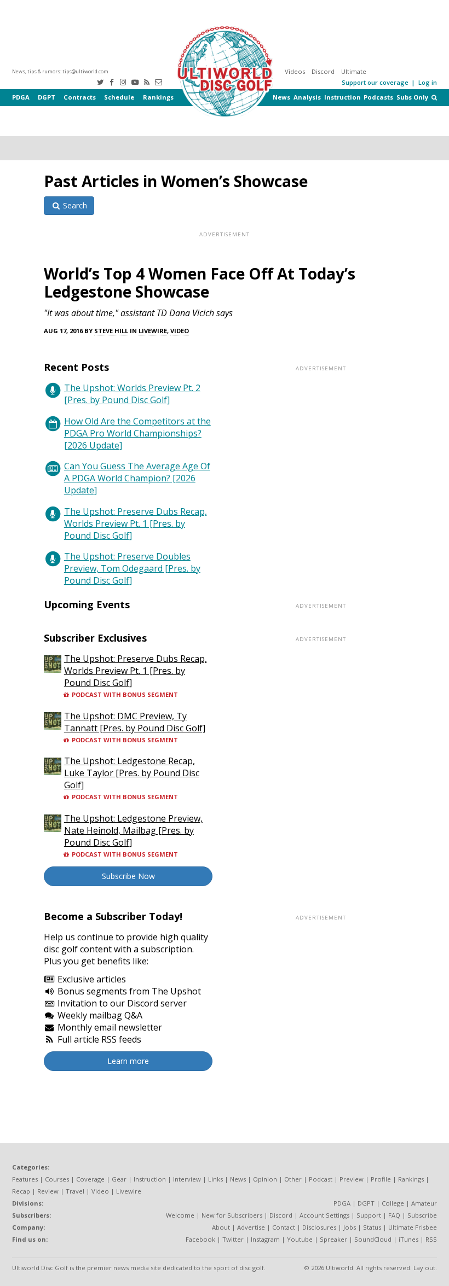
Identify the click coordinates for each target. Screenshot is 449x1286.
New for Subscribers (232, 1215)
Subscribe (422, 1215)
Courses (57, 1179)
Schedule (119, 97)
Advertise (251, 1227)
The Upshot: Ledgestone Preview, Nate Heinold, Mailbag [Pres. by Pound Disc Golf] (133, 830)
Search (74, 205)
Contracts (80, 97)
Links (215, 1179)
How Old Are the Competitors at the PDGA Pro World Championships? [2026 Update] (137, 433)
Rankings (158, 97)
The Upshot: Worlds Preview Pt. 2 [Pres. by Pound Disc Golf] (132, 394)
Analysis (307, 97)
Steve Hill (111, 331)
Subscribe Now (128, 876)
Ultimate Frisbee (412, 1227)
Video (179, 331)
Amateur (424, 1203)
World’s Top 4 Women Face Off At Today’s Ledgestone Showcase (199, 282)
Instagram (265, 1239)
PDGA (21, 97)
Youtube (300, 1239)
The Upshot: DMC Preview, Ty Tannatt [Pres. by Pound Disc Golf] (134, 722)
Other (293, 1179)
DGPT (46, 97)
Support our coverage (375, 82)
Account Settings (324, 1215)
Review (48, 1191)
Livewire (153, 331)
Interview (187, 1179)
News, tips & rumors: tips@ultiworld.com (60, 71)
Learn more (128, 1061)
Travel (75, 1191)
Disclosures (319, 1227)
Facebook (200, 1239)
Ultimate (353, 71)
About (221, 1227)
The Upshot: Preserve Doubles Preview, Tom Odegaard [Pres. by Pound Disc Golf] (132, 568)
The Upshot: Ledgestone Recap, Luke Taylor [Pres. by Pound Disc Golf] (131, 773)
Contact (283, 1227)
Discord (323, 71)
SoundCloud (373, 1239)
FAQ (394, 1215)
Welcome (180, 1215)
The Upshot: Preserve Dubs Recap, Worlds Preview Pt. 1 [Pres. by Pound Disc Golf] (135, 523)
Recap (21, 1191)
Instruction (342, 97)
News (281, 97)
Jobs (349, 1227)
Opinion (265, 1179)
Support (368, 1215)
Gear (119, 1179)
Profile (381, 1179)
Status (372, 1227)
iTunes (408, 1239)
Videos (295, 71)
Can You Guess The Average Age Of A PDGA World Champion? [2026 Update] (137, 478)
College (393, 1203)
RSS (431, 1239)
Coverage (90, 1179)
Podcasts (378, 97)
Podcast (320, 1179)
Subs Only (412, 97)
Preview (351, 1179)
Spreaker (333, 1239)
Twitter (233, 1239)
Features (25, 1179)
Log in (427, 82)
